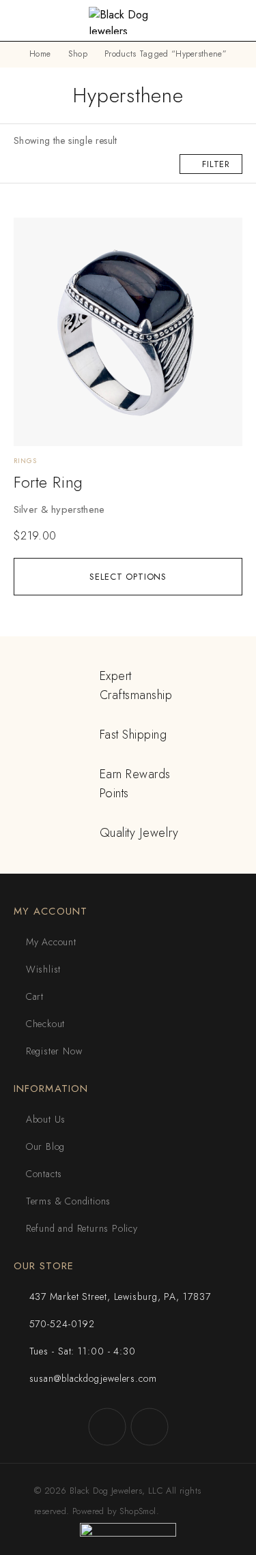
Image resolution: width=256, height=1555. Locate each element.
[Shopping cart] (235, 21)
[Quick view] (32, 255)
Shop (77, 54)
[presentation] (128, 509)
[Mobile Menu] (26, 20)
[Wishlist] (32, 234)
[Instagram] (149, 1427)
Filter (216, 164)
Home (40, 54)
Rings (25, 461)
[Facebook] (107, 1427)
